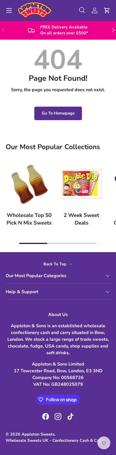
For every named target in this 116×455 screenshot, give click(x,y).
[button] (107, 10)
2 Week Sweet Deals (81, 219)
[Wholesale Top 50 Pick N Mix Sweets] (29, 183)
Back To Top (55, 264)
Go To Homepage (58, 113)
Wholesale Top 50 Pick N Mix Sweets (29, 219)
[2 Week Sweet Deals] (81, 183)
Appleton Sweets (38, 434)
